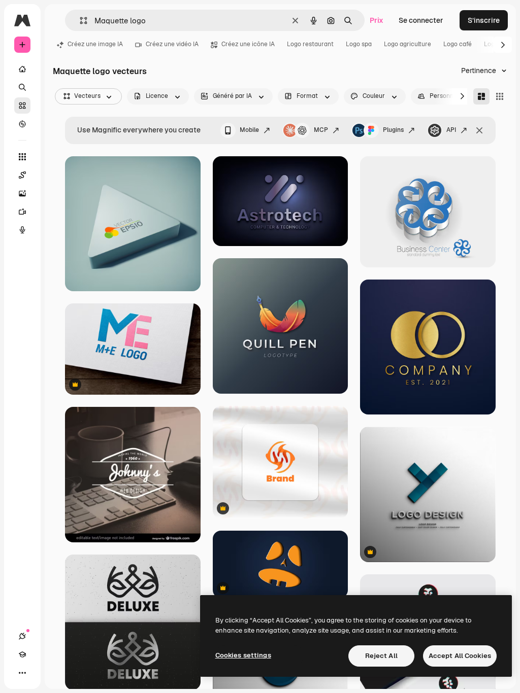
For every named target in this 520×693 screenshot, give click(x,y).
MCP (321, 130)
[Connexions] (22, 636)
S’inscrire (484, 20)
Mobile (249, 130)
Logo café (457, 44)
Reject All (381, 655)
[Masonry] (481, 96)
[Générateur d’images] (22, 193)
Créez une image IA (95, 44)
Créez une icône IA (248, 44)
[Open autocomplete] (79, 20)
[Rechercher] (22, 87)
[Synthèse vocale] (22, 230)
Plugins (393, 130)
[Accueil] (22, 69)
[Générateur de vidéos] (22, 211)
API (451, 130)
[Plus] (22, 673)
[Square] (500, 96)
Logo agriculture (407, 44)
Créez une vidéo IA (172, 44)
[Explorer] (22, 124)
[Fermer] (479, 130)
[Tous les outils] (22, 157)
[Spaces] (22, 175)
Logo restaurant (310, 44)
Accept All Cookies (460, 655)
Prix (376, 20)
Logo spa (359, 44)
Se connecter (421, 20)
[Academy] (22, 654)
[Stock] (22, 105)
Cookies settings (243, 655)
